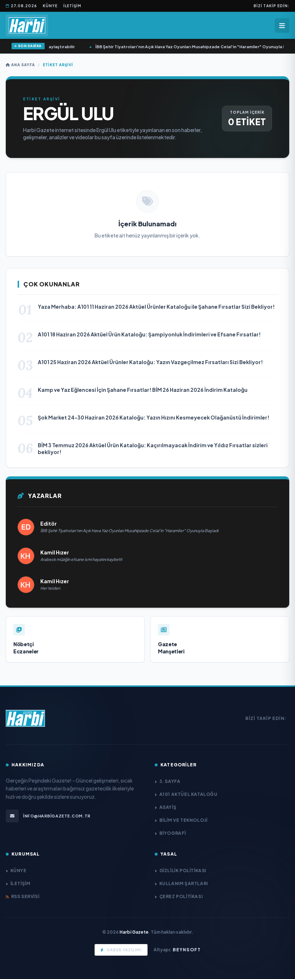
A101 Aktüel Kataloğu (188, 794)
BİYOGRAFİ (172, 833)
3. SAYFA (169, 781)
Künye (50, 6)
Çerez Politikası (181, 896)
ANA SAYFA (22, 65)
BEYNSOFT (187, 949)
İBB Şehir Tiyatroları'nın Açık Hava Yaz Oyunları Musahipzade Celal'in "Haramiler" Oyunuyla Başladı (192, 46)
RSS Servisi (25, 896)
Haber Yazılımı (124, 950)
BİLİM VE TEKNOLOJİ (183, 820)
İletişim (72, 6)
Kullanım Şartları (183, 883)
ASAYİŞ (167, 807)
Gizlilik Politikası (182, 870)
